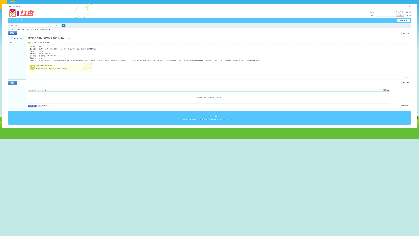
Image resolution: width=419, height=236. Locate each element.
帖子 (57, 25)
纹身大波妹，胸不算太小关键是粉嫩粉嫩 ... (39, 29)
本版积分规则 (404, 105)
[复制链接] (68, 38)
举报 (406, 77)
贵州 (23, 29)
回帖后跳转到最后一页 (45, 106)
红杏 (9, 29)
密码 (371, 15)
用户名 (372, 12)
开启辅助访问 (407, 6)
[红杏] (21, 16)
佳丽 (18, 29)
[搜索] (64, 25)
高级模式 (386, 90)
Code (43, 90)
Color (32, 90)
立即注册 (408, 15)
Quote (40, 90)
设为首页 (11, 6)
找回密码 (408, 12)
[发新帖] (12, 33)
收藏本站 (17, 6)
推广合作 (20, 20)
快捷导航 (403, 20)
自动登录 (400, 12)
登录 (41, 69)
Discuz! (194, 119)
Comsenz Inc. (231, 119)
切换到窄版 (409, 6)
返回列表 (407, 33)
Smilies (46, 90)
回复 (32, 77)
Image (35, 90)
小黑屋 (211, 116)
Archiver (204, 116)
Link (37, 90)
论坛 (12, 20)
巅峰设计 (214, 119)
